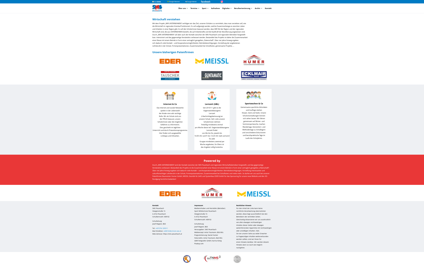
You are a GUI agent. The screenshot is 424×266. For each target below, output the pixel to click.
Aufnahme (215, 8)
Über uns (182, 8)
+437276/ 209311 (161, 228)
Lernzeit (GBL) (212, 104)
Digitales (226, 8)
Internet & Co (170, 104)
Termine (193, 8)
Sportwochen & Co (254, 103)
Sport (204, 8)
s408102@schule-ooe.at (172, 231)
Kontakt (268, 8)
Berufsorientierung (242, 8)
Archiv (257, 8)
